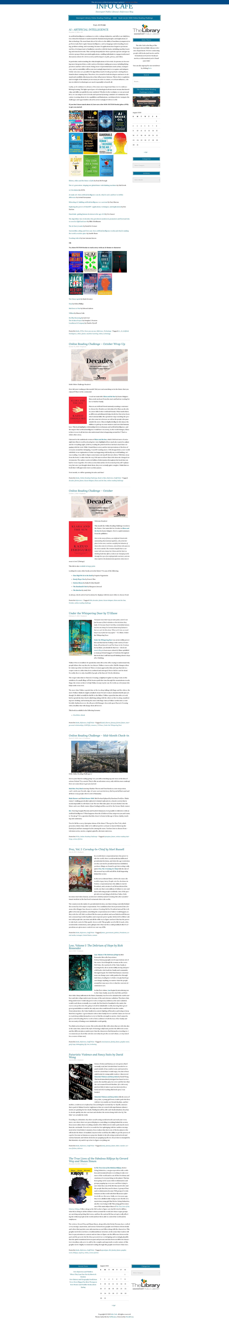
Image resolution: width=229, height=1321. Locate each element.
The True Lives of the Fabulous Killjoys (108, 1168)
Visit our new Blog (131, 2)
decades (71, 480)
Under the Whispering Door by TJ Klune (93, 613)
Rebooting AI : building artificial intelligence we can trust (88, 202)
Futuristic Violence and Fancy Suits (106, 1097)
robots (101, 333)
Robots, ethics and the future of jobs (81, 181)
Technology (107, 331)
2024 (90, 600)
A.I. (119, 331)
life (85, 1044)
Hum (70, 304)
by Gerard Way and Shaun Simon (98, 1160)
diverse (107, 722)
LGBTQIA (87, 725)
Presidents (123, 932)
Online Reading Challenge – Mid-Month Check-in (99, 735)
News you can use (90, 331)
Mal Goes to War (74, 308)
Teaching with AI (74, 238)
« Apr (146, 152)
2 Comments (86, 738)
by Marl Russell (96, 849)
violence (80, 1148)
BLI (110, 1250)
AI (121, 331)
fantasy (113, 722)
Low (109, 990)
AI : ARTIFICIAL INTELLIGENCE (88, 29)
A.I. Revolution (74, 190)
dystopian (107, 836)
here (150, 68)
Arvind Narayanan (84, 197)
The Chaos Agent (75, 299)
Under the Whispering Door (103, 640)
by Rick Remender (96, 947)
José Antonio (86, 238)
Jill (82, 32)
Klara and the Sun (109, 396)
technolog (93, 1044)
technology (106, 333)
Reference (100, 331)
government (110, 932)
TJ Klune (100, 725)
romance (94, 725)
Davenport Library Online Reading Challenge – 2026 (96, 18)
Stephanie (83, 346)
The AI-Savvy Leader (76, 226)
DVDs (82, 331)
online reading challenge (115, 480)
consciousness (105, 1042)
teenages (79, 935)
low (88, 1044)
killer (118, 1146)
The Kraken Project (75, 320)
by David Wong (96, 1056)
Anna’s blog (98, 650)
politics (116, 932)
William (71, 313)
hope (74, 1044)
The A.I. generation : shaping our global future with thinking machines (92, 185)
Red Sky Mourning (75, 318)
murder (122, 1146)
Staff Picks (117, 478)
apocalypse (104, 1250)
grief (70, 1044)
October (71, 603)
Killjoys (75, 1253)
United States (87, 935)
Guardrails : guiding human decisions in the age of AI (87, 214)
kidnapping (80, 1044)
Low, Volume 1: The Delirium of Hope (106, 955)
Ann (80, 738)
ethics (79, 333)
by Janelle (90, 233)
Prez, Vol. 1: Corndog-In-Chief (108, 869)
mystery (81, 1253)
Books (77, 331)
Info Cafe (114, 5)
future (84, 333)
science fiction (77, 839)
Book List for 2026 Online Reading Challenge (135, 18)
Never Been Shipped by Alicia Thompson (83, 1282)
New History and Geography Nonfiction (83, 1279)
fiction (77, 480)
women (94, 935)
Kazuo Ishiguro (89, 480)
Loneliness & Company (76, 323)
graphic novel (124, 1042)
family (113, 1042)
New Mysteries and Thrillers (83, 1272)
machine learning (92, 333)
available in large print (87, 566)
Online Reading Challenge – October (91, 490)
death (103, 722)
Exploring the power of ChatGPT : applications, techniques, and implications (95, 207)
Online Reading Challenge (88, 478)
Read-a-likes (102, 478)
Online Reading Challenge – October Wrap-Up (97, 344)
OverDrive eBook (79, 715)
